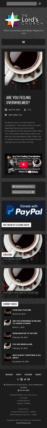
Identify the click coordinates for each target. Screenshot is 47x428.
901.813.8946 (24, 390)
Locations (28, 374)
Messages (9, 374)
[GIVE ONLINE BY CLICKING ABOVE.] (23, 229)
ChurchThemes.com (23, 423)
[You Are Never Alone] (7, 349)
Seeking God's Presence (22, 192)
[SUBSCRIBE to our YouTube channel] (23, 263)
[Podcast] (18, 379)
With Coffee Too (15, 115)
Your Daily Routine (22, 310)
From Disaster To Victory (25, 333)
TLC (29, 109)
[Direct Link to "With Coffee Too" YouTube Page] (23, 297)
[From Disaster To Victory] (7, 338)
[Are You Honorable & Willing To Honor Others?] (7, 325)
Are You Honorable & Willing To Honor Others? (27, 322)
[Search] (39, 3)
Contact (38, 374)
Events (18, 374)
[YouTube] (28, 379)
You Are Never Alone (22, 344)
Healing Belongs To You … (24, 186)
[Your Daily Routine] (7, 314)
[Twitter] (25, 379)
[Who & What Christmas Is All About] (7, 359)
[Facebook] (21, 379)
